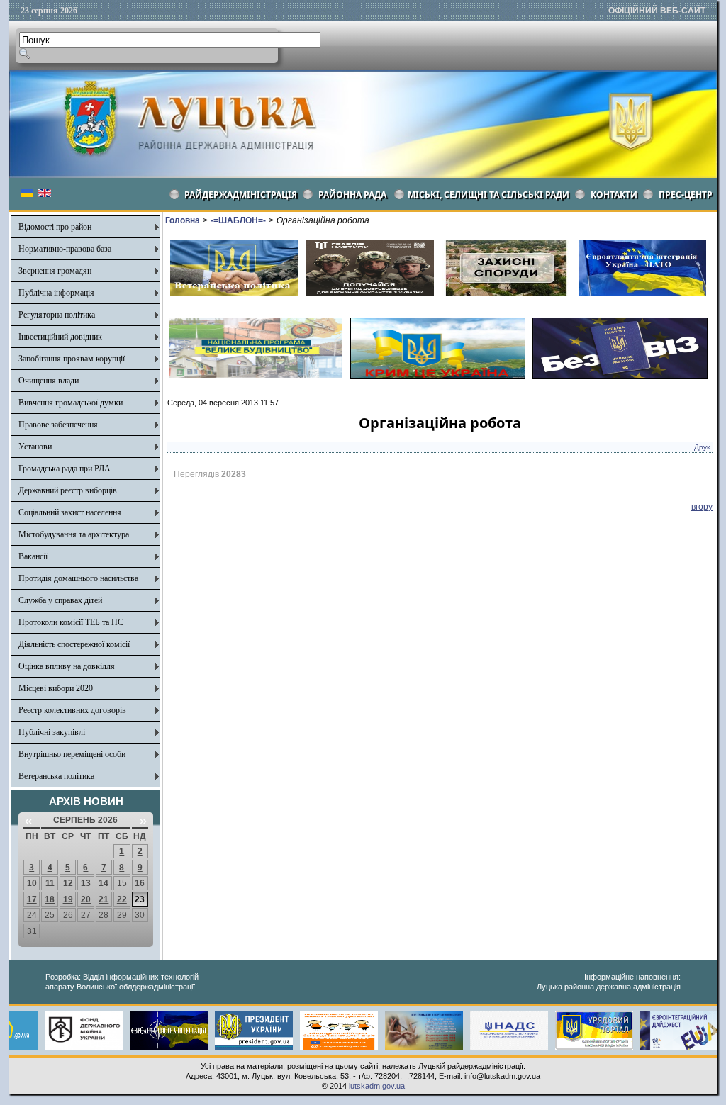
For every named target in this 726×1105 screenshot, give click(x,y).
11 (50, 883)
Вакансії (33, 556)
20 (86, 899)
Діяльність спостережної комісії (74, 644)
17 (32, 899)
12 (68, 883)
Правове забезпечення (58, 425)
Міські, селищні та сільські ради (488, 195)
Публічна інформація (56, 293)
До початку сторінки (675, 1085)
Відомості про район (54, 227)
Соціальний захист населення (69, 512)
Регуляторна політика (56, 315)
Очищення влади (48, 381)
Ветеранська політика (56, 776)
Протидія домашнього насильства (78, 578)
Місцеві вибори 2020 (55, 688)
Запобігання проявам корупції (71, 359)
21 (103, 899)
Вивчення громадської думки (70, 403)
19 (68, 899)
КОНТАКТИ (614, 195)
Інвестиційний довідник (60, 337)
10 (32, 883)
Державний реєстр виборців (67, 490)
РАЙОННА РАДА (352, 195)
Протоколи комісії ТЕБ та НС (70, 622)
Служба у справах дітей (60, 600)
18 (50, 899)
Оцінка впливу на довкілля (66, 666)
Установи (35, 446)
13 (86, 883)
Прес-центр (686, 195)
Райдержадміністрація (240, 195)
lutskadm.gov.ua (377, 1086)
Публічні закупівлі (51, 732)
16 (140, 883)
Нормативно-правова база (64, 249)
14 (103, 883)
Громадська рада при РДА (64, 468)
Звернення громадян (54, 271)
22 (122, 899)
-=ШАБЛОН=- (238, 220)
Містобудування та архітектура (73, 534)
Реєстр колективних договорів (72, 710)
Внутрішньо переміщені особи (71, 754)
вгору (702, 507)
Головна (182, 220)
